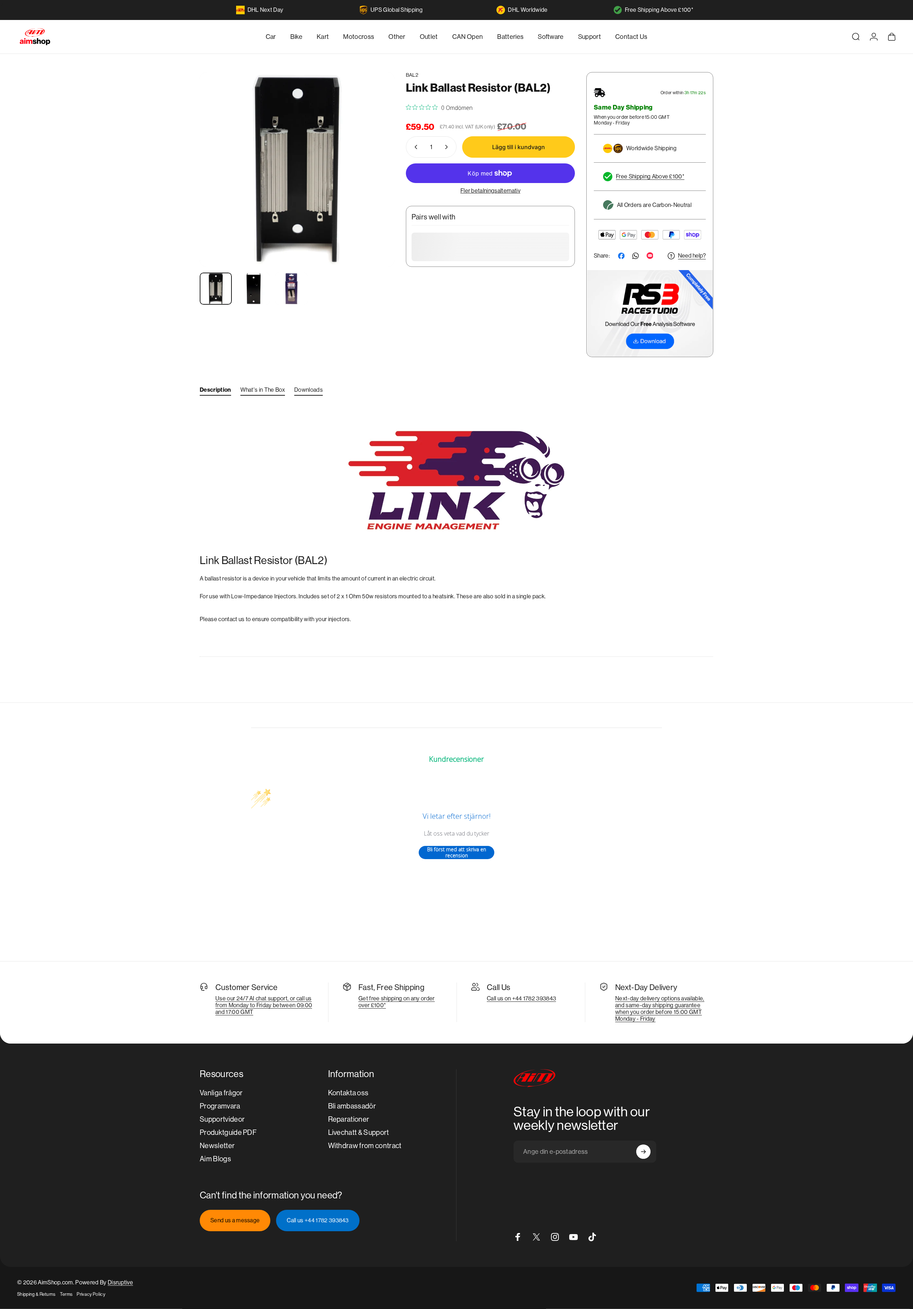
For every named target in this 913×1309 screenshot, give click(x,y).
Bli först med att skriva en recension (456, 852)
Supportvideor (222, 1119)
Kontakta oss (348, 1093)
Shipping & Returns (36, 1294)
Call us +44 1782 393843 (317, 1220)
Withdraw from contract (365, 1146)
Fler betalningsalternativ (490, 190)
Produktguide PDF (228, 1132)
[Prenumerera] (643, 1152)
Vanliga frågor (221, 1093)
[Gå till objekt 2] (254, 289)
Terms (66, 1294)
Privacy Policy (91, 1294)
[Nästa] (376, 187)
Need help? (692, 255)
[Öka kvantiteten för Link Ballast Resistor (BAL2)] (448, 147)
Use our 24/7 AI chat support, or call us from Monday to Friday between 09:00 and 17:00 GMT (263, 1005)
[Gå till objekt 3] (291, 289)
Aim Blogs (215, 1159)
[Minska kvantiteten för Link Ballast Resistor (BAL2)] (414, 147)
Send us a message (235, 1220)
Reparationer (348, 1119)
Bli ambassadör (352, 1106)
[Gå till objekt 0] (216, 289)
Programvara (220, 1106)
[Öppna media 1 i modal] (297, 169)
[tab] (215, 391)
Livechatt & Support (358, 1132)
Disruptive (120, 1282)
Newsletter (217, 1146)
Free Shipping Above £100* (659, 9)
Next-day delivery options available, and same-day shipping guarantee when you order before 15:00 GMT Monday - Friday (659, 1008)
